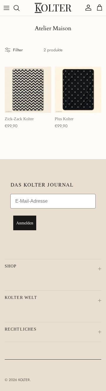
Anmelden (24, 223)
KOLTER (24, 379)
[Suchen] (19, 7)
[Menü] (6, 7)
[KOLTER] (53, 8)
